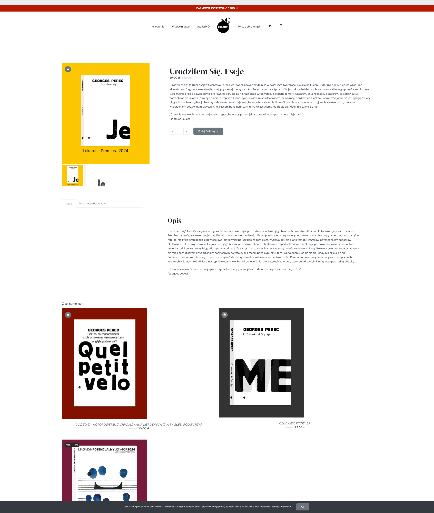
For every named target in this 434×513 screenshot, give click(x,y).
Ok (302, 506)
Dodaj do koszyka (208, 131)
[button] (277, 24)
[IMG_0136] (106, 113)
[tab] (69, 204)
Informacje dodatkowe (93, 203)
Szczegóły (118, 364)
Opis (69, 203)
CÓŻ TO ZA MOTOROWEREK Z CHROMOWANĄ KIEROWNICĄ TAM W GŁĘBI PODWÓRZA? (138, 425)
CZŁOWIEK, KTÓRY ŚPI (295, 423)
